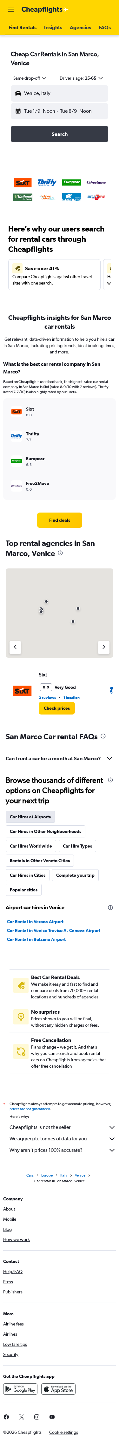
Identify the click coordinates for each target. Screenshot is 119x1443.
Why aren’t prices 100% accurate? (46, 1150)
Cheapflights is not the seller (40, 1127)
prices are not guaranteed (30, 1109)
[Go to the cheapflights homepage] (45, 10)
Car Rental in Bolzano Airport (36, 939)
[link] (59, 520)
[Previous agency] (15, 647)
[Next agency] (103, 647)
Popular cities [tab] (23, 889)
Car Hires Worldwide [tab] (31, 846)
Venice (80, 1175)
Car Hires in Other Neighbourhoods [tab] (45, 831)
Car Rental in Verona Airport (35, 921)
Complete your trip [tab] (75, 875)
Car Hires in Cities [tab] (27, 875)
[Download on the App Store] (58, 1389)
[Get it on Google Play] (20, 1389)
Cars (30, 1175)
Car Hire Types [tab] (77, 846)
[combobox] (30, 78)
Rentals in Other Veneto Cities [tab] (40, 860)
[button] (11, 10)
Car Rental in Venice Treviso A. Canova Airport (53, 930)
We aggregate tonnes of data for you (48, 1139)
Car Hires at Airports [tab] (30, 816)
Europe (47, 1175)
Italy (63, 1175)
